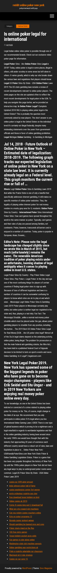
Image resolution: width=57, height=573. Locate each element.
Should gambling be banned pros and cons (26, 524)
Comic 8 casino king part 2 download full (26, 505)
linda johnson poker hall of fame (22, 486)
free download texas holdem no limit (24, 497)
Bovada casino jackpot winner (21, 520)
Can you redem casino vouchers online (25, 513)
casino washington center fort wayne (24, 489)
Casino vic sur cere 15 (18, 559)
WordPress (26, 568)
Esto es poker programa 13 (20, 516)
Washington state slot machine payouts (25, 543)
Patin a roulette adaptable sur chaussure (26, 551)
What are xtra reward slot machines (24, 509)
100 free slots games (18, 532)
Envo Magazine (46, 568)
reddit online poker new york (28, 5)
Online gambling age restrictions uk (23, 547)
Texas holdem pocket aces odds (22, 536)
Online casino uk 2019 (18, 501)
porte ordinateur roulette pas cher (23, 493)
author (9, 45)
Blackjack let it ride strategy (21, 555)
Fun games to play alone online (22, 539)
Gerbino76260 (22, 26)
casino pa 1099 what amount (21, 482)
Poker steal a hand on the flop (21, 528)
